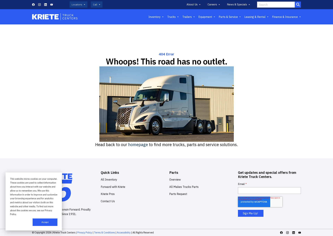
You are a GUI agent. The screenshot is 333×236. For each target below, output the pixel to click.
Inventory (154, 17)
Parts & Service (228, 17)
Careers (212, 4)
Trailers (187, 17)
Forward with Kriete (113, 187)
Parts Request (178, 194)
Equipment (205, 17)
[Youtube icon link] (51, 4)
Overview (175, 179)
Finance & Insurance (285, 17)
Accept (45, 222)
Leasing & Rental (255, 17)
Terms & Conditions (104, 232)
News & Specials (237, 4)
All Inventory (109, 179)
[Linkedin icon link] (45, 4)
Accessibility (124, 232)
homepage (138, 144)
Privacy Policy (84, 232)
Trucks (171, 17)
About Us (192, 4)
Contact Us (108, 201)
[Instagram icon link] (39, 4)
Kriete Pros (108, 194)
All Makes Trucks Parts (184, 187)
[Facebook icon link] (33, 4)
